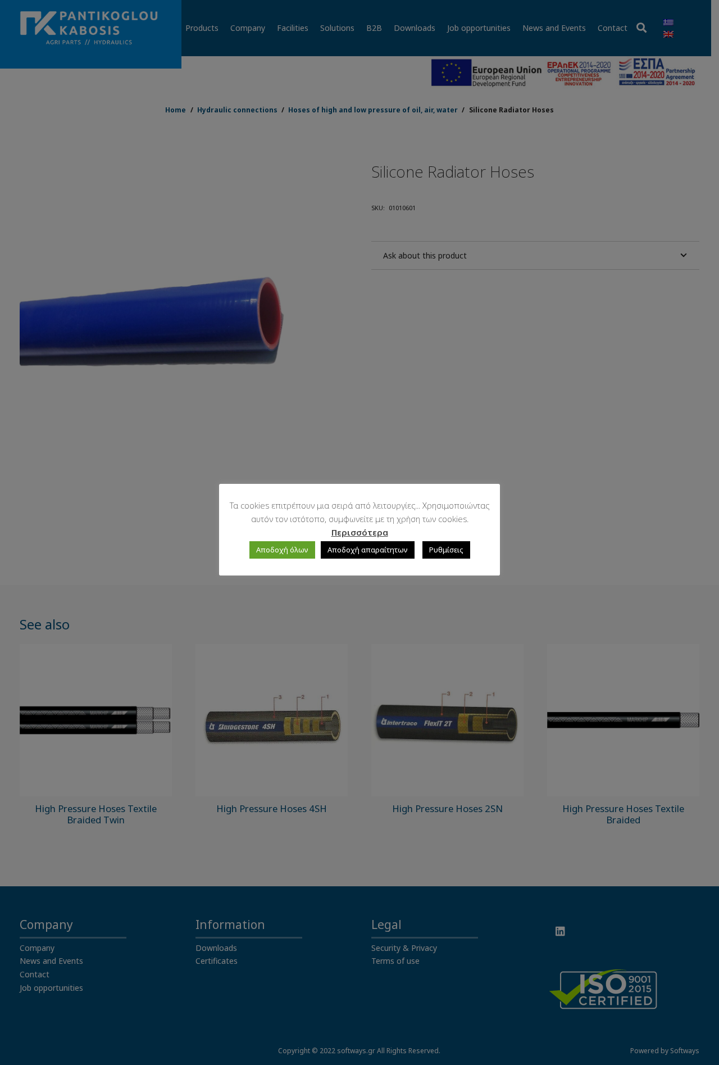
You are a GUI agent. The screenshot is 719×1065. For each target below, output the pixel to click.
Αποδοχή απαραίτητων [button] (367, 550)
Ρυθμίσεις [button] (446, 550)
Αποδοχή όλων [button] (282, 550)
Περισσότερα (359, 532)
